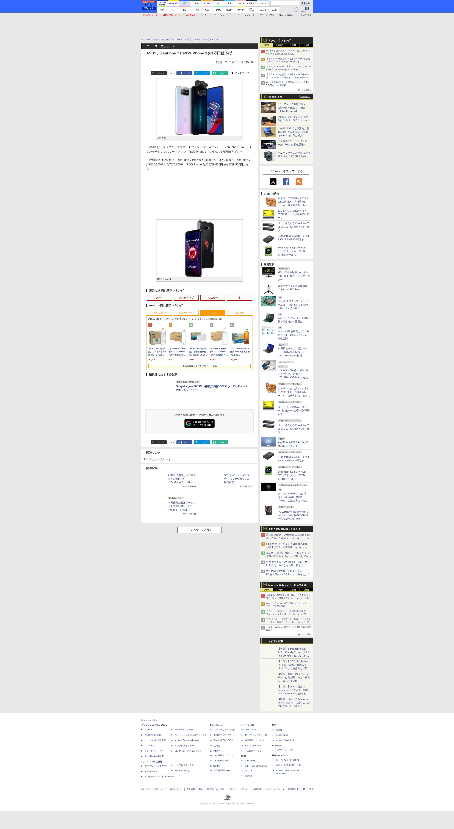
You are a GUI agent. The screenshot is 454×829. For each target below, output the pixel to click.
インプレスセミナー (184, 745)
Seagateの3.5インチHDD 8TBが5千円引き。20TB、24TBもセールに (292, 251)
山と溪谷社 (215, 751)
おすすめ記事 (275, 641)
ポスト (161, 73)
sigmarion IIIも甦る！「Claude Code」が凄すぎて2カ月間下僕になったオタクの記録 (288, 547)
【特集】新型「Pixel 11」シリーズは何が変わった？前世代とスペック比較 (294, 677)
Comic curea (282, 735)
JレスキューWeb (253, 745)
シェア (187, 73)
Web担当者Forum (153, 735)
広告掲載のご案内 (194, 789)
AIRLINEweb (251, 729)
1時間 (266, 45)
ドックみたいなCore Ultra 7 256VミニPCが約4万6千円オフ (294, 227)
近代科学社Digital (222, 770)
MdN (243, 756)
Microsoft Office (286, 15)
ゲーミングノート (246, 15)
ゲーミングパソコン (223, 15)
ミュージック (186, 312)
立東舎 (217, 745)
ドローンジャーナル (154, 751)
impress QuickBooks (285, 740)
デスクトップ (186, 297)
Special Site (275, 96)
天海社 (279, 729)
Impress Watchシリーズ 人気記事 (287, 585)
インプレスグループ (274, 789)
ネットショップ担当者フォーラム (191, 735)
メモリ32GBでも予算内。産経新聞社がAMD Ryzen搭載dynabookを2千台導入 (293, 132)
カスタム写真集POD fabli (288, 765)
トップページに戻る (199, 529)
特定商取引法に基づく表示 (301, 789)
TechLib (248, 776)
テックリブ (246, 771)
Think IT (148, 729)
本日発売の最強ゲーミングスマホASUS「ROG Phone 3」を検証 (181, 506)
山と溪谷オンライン (223, 755)
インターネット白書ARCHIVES (160, 776)
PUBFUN (276, 745)
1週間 (293, 45)
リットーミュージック (224, 729)
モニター (204, 15)
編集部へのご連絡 (215, 789)
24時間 (279, 45)
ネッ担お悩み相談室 (154, 756)
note (222, 73)
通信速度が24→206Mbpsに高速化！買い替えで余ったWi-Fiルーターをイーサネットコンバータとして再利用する (289, 538)
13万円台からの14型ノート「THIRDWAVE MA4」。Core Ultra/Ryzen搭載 (293, 352)
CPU (271, 15)
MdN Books (250, 760)
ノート (159, 297)
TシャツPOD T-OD (223, 740)
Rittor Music (216, 725)
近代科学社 (215, 766)
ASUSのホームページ (157, 459)
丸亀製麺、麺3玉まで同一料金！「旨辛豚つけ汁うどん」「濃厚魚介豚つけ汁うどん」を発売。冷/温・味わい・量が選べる (288, 598)
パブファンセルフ (284, 750)
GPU (262, 15)
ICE (274, 725)
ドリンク (213, 312)
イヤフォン (159, 312)
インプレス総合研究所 (155, 740)
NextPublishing (182, 770)
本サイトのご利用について (153, 789)
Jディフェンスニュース (256, 735)
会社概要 (257, 789)
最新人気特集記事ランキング (284, 529)
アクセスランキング (279, 40)
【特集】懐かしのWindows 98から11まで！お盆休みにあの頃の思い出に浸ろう (294, 703)
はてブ (204, 73)
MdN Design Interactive (256, 766)
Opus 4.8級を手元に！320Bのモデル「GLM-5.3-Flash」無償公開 (294, 335)
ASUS (153, 147)
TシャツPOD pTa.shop (287, 760)
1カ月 (306, 45)
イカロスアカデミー (254, 751)
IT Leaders (150, 745)
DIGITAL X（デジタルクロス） (189, 751)
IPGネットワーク (280, 755)
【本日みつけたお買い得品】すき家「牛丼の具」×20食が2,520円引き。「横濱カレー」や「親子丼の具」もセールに (287, 77)
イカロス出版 (247, 725)
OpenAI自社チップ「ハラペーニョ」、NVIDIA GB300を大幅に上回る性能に (293, 305)
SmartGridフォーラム (185, 729)
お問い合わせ (176, 789)
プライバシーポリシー (238, 789)
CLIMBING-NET (221, 760)
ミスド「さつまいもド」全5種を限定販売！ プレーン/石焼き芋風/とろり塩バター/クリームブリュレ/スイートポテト (288, 614)
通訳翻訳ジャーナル (254, 740)
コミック (239, 312)
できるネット (151, 771)
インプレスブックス (184, 765)
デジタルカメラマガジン (156, 766)
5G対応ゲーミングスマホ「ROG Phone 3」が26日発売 (237, 479)
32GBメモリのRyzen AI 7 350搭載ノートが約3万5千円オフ (294, 214)
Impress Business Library (187, 740)
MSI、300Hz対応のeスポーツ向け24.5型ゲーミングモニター (294, 276)
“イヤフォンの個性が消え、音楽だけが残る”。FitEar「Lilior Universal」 (293, 108)
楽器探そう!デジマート (225, 735)
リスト (171, 73)
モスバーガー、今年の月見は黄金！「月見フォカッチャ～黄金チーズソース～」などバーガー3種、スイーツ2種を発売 (288, 622)
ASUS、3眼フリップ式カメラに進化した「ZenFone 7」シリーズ (182, 479)
